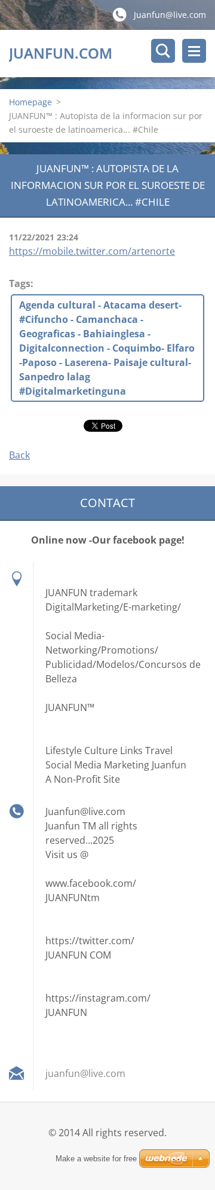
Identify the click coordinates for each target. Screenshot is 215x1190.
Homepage (30, 102)
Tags (19, 283)
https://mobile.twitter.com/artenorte (92, 251)
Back (19, 455)
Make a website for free (96, 1158)
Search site (163, 51)
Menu (194, 51)
